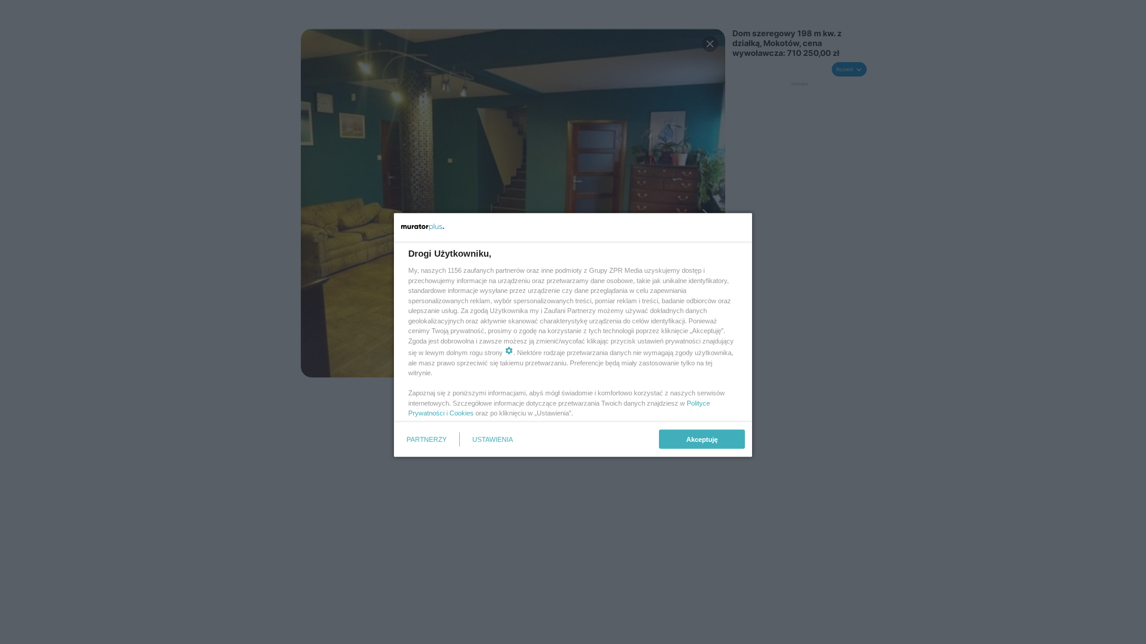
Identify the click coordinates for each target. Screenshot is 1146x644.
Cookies (461, 413)
